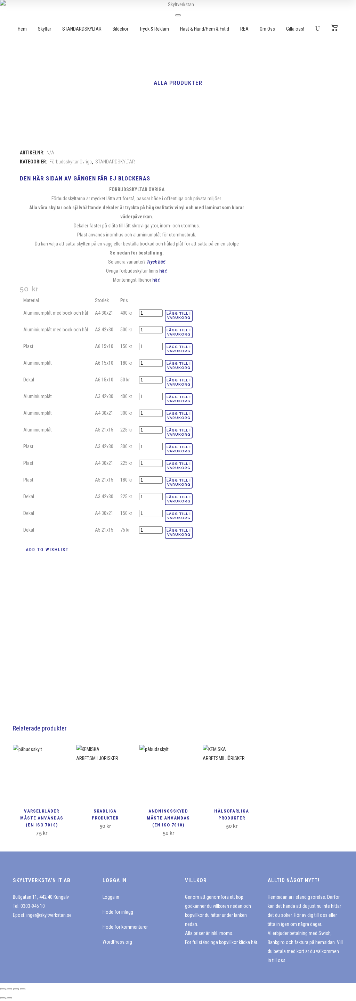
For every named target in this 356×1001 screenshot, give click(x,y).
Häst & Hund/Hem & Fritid (204, 29)
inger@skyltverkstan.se (49, 915)
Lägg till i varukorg (179, 316)
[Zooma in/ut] (3, 989)
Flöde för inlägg (118, 912)
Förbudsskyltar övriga (70, 161)
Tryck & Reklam (154, 29)
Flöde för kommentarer (125, 927)
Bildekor (120, 29)
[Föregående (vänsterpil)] (3, 998)
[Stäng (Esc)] (22, 989)
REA (244, 29)
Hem (22, 29)
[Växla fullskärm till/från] (9, 989)
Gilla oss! (295, 29)
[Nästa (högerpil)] (9, 998)
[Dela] (16, 989)
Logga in (111, 897)
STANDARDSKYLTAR (82, 29)
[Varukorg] (335, 29)
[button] (44, 550)
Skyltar (44, 29)
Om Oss (267, 29)
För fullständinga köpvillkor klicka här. (221, 942)
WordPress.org (117, 942)
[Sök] (317, 29)
